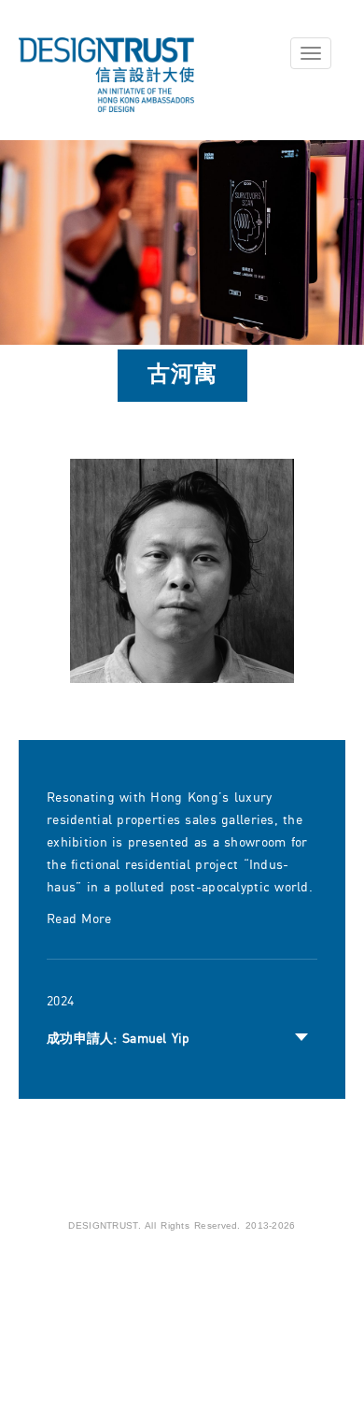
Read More (79, 919)
